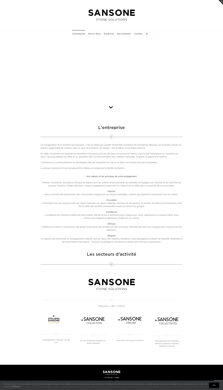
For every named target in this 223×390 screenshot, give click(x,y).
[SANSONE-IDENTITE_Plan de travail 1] (93, 315)
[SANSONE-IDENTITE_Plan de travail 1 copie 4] (130, 314)
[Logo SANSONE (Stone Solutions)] (111, 274)
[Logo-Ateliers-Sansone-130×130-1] (56, 315)
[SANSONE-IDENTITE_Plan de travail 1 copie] (167, 315)
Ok (214, 385)
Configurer (16, 386)
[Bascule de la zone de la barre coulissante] (220, 2)
